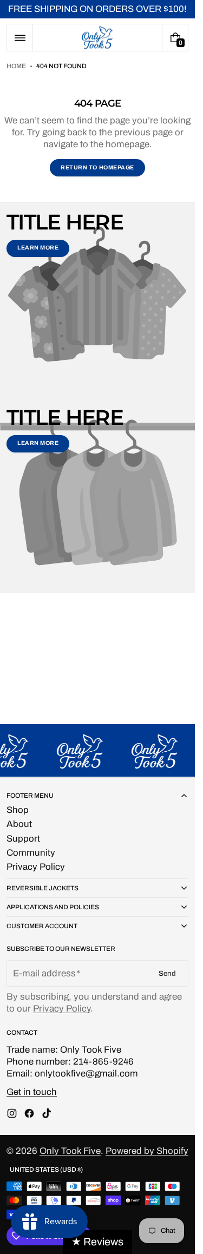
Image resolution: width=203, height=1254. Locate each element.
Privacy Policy (61, 1008)
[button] (19, 37)
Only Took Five (70, 1151)
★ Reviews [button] (97, 1242)
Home (16, 66)
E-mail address (44, 973)
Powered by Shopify (147, 1151)
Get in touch (31, 1092)
